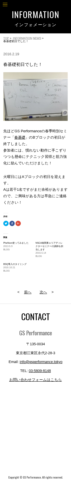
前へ (28, 292)
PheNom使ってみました (16, 243)
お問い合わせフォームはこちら (35, 380)
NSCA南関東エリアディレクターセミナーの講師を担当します (49, 246)
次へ (43, 292)
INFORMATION (22, 38)
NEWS (37, 38)
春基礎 (19, 137)
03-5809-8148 (40, 371)
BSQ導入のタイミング (15, 264)
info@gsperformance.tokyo (41, 362)
